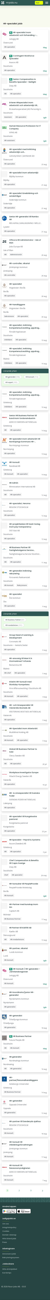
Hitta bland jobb (9, 1238)
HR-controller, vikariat (19, 263)
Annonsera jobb (9, 1254)
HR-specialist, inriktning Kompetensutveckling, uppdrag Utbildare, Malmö (24, 350)
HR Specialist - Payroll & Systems (24, 839)
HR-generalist (15, 1015)
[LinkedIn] (8, 1279)
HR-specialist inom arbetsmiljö (23, 172)
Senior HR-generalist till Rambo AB (24, 218)
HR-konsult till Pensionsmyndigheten (19, 1166)
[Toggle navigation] (47, 3)
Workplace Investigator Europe (23, 772)
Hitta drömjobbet (9, 1269)
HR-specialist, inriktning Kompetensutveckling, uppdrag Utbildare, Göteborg (24, 393)
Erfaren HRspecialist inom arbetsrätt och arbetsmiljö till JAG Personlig (23, 104)
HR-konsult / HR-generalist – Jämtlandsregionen (24, 970)
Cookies (5, 1231)
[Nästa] (42, 1190)
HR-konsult (14, 462)
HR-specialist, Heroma (19, 503)
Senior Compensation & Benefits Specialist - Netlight (22, 80)
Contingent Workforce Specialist (21, 57)
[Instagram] (3, 1279)
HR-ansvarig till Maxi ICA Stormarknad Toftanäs (20, 659)
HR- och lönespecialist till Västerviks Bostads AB (21, 706)
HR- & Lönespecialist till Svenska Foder (24, 794)
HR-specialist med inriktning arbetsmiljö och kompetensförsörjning (22, 151)
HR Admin (13, 483)
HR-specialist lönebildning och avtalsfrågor (23, 194)
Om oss (5, 1224)
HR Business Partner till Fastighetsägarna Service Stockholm (21, 549)
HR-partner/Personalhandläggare (23, 1079)
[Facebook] (12, 1279)
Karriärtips (6, 1273)
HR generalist (15, 1057)
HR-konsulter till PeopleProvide (23, 883)
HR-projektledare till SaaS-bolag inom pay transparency (24, 525)
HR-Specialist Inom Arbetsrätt (23, 728)
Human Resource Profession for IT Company (25, 127)
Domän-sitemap (9, 1235)
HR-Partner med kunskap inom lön (23, 905)
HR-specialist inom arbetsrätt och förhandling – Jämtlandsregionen (22, 34)
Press (4, 1242)
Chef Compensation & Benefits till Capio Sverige (24, 862)
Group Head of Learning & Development (21, 636)
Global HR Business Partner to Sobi (23, 750)
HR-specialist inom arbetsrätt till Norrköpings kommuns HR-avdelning (24, 440)
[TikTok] (17, 1279)
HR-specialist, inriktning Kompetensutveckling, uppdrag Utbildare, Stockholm (24, 326)
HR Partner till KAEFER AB (20, 927)
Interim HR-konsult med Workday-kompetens (20, 683)
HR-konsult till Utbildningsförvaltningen (21, 1143)
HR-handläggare (17, 304)
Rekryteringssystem (10, 1257)
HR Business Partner (21, 1036)
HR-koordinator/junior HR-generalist (21, 993)
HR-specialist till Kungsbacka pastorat (23, 818)
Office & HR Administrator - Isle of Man (25, 241)
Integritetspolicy (9, 1227)
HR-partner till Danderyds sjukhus (25, 1121)
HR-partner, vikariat (18, 948)
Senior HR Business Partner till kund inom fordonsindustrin (23, 417)
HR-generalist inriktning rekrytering (20, 572)
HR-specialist (15, 284)
